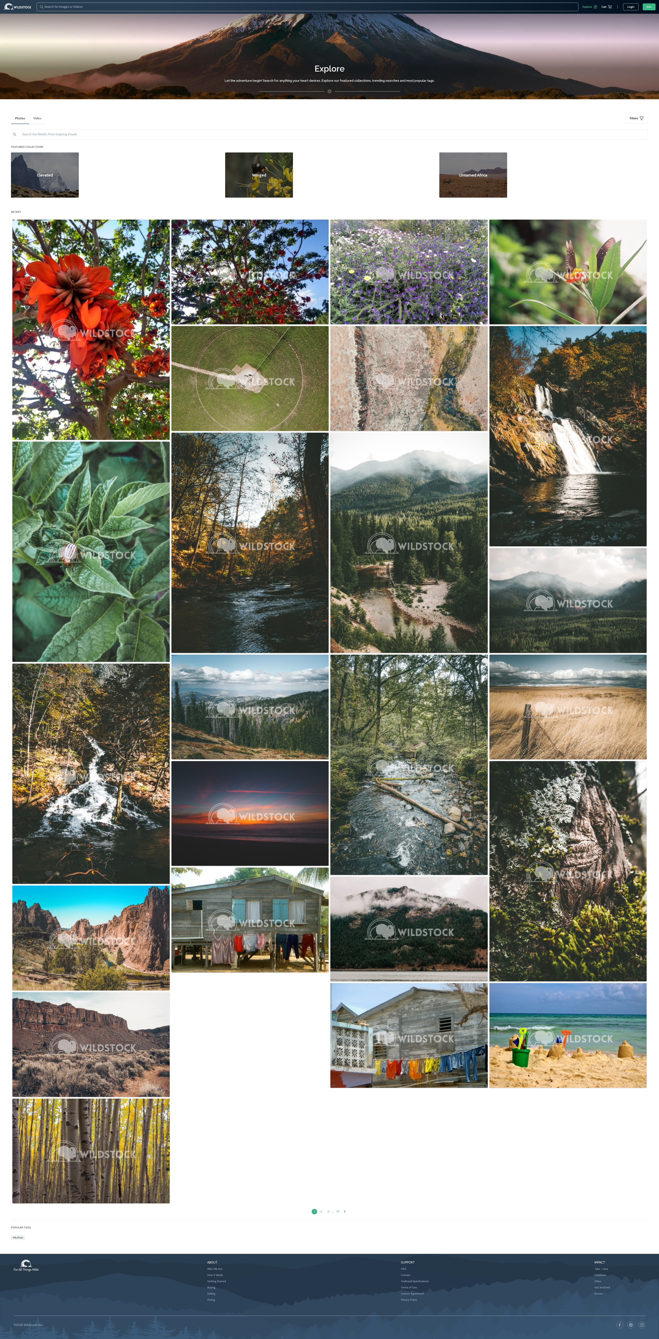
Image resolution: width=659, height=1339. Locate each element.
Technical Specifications (415, 1281)
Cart (604, 6)
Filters (634, 118)
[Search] (40, 7)
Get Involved (602, 1287)
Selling (211, 1293)
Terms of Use (409, 1287)
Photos (20, 118)
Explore (587, 6)
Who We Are (214, 1268)
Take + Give (601, 1268)
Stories (598, 1293)
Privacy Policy (409, 1299)
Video (37, 118)
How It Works (215, 1275)
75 (337, 1211)
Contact (405, 1275)
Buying (211, 1287)
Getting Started (216, 1281)
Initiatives (600, 1275)
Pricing (211, 1299)
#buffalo (18, 1237)
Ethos (597, 1281)
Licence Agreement (412, 1293)
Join (649, 6)
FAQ (403, 1268)
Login (630, 6)
